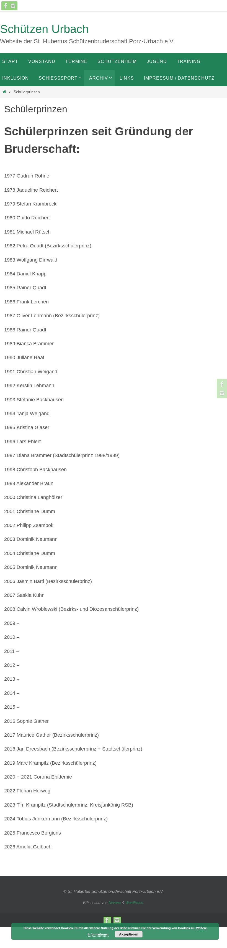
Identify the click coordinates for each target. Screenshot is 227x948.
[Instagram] (13, 5)
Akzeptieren (128, 934)
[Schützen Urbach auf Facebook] (5, 5)
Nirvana (115, 903)
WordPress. (134, 903)
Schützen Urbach (44, 29)
